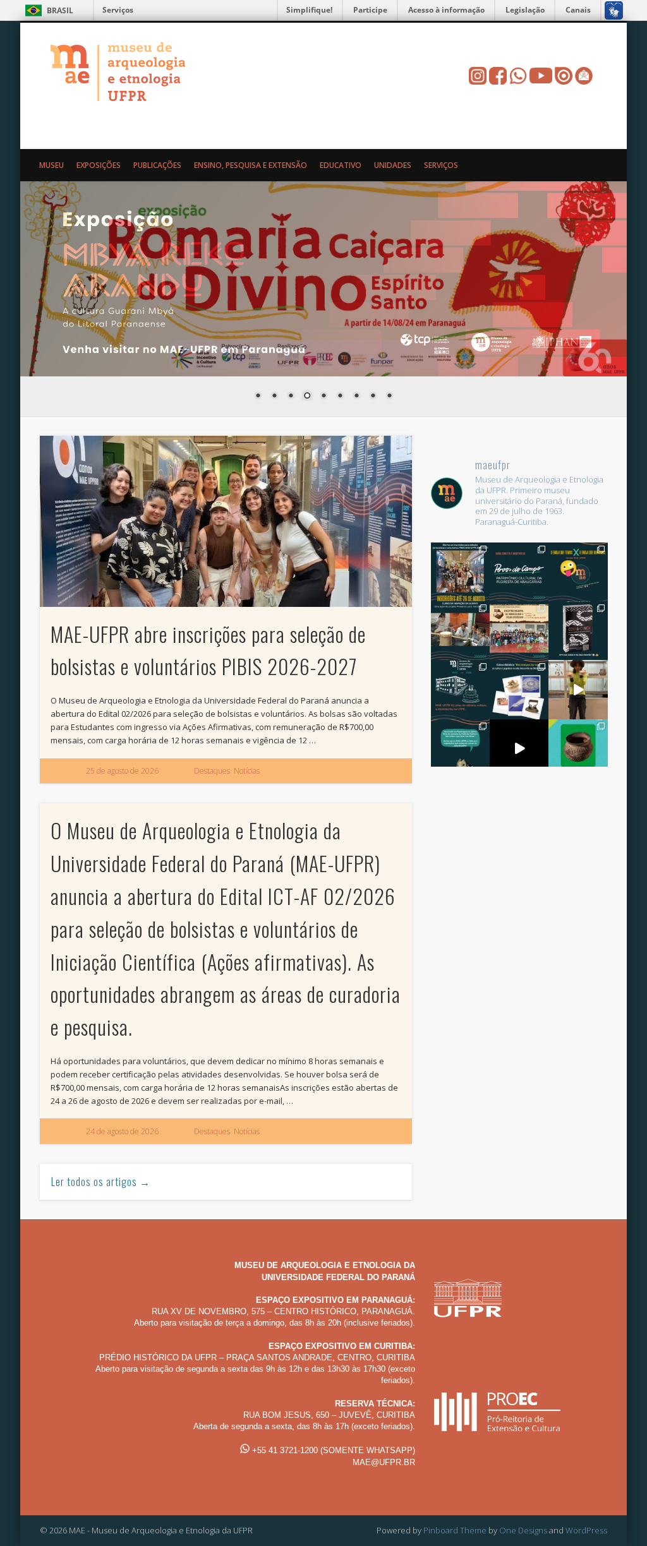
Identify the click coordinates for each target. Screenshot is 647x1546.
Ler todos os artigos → (100, 1181)
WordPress (586, 1530)
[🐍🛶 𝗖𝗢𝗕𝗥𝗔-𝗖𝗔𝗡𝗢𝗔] (577, 630)
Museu (51, 165)
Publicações (157, 165)
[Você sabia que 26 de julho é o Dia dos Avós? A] (519, 689)
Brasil (60, 10)
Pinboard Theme (455, 1530)
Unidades (392, 165)
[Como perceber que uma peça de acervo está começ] (460, 630)
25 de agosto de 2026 (122, 770)
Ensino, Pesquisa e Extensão (250, 165)
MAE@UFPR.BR (384, 1462)
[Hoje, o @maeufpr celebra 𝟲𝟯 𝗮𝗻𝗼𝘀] (460, 689)
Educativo (340, 165)
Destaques (212, 770)
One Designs (523, 1530)
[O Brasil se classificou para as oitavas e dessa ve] (577, 748)
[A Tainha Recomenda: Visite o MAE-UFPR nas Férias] (519, 748)
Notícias (247, 770)
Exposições (98, 165)
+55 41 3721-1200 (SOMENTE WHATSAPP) (332, 1450)
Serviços (117, 9)
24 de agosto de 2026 (122, 1131)
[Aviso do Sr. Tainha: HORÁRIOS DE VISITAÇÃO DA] (460, 748)
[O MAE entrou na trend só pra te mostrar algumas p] (577, 689)
